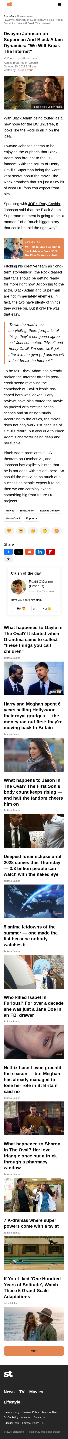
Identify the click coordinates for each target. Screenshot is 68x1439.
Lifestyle (12, 1402)
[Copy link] (8, 559)
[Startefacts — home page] (9, 4)
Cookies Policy (30, 1412)
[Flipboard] (50, 552)
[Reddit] (29, 552)
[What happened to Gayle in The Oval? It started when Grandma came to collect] (34, 660)
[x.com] (18, 552)
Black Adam (27, 510)
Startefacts (10, 16)
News (9, 1391)
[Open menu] (59, 4)
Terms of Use (49, 1412)
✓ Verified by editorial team (20, 58)
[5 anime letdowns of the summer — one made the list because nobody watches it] (34, 956)
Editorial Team (11, 1423)
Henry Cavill (13, 518)
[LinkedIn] (40, 552)
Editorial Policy (30, 1423)
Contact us (40, 1417)
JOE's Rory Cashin (44, 204)
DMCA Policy (11, 1417)
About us (26, 1417)
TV (22, 1391)
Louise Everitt (24, 70)
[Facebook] (8, 552)
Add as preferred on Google (21, 62)
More (34, 1350)
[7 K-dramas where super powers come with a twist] (34, 1243)
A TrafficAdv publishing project (43, 1431)
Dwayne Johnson (50, 510)
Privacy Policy (12, 1412)
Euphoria (31, 518)
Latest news (25, 16)
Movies (10, 510)
